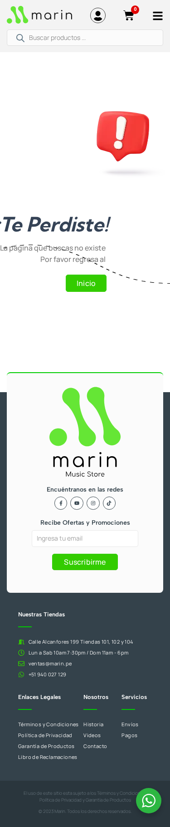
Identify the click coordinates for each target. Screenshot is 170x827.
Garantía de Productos (108, 800)
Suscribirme (85, 562)
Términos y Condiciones (121, 793)
